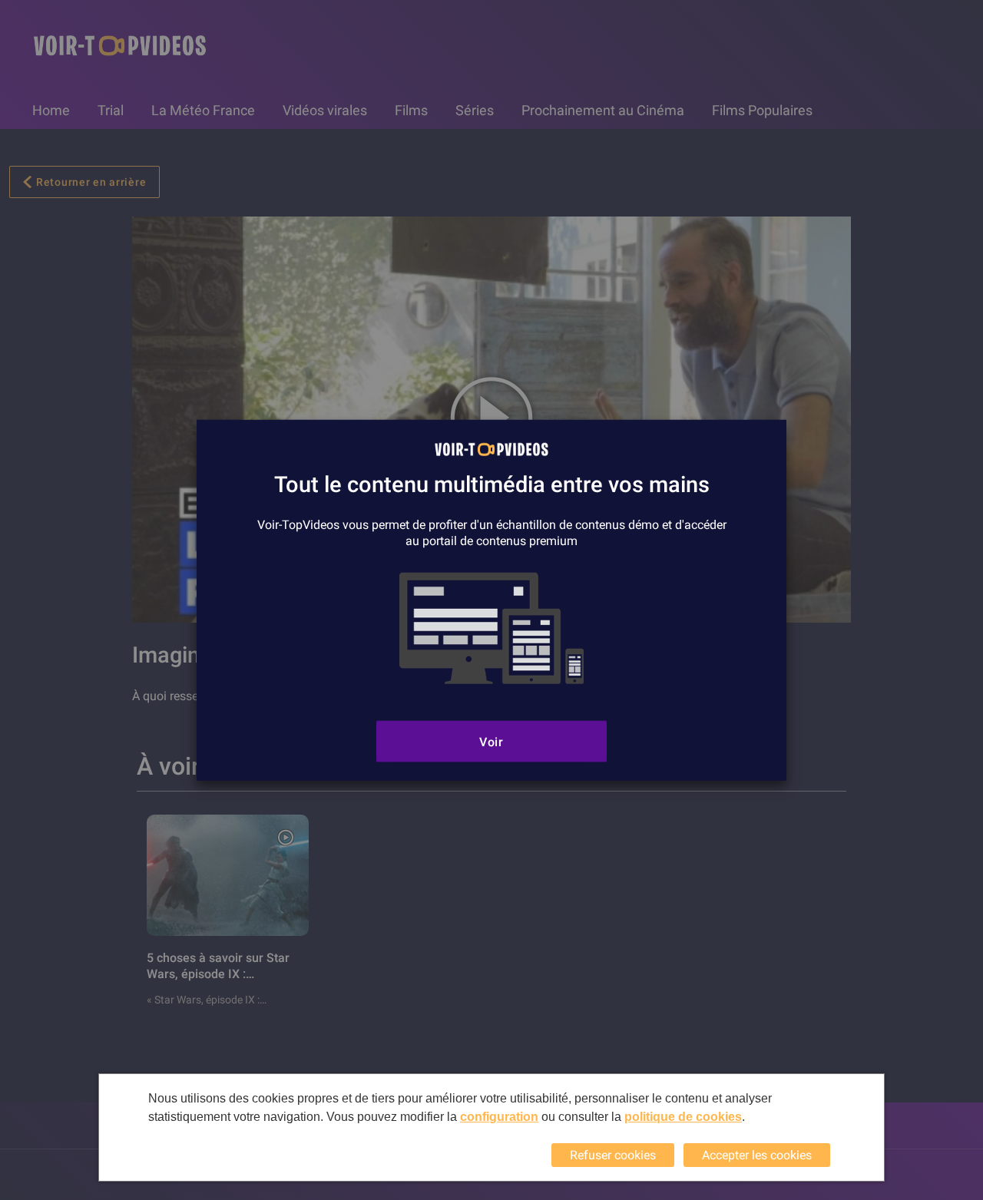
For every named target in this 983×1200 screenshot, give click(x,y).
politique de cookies (683, 1116)
